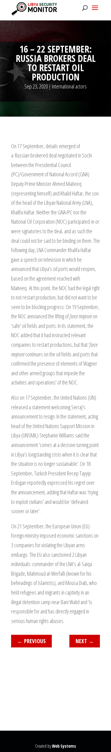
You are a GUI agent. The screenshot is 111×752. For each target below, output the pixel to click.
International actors (69, 86)
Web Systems (64, 746)
